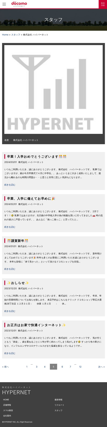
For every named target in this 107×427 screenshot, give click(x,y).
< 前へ (5, 366)
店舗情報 (7, 405)
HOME (6, 399)
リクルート (59, 405)
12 (80, 366)
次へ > (101, 366)
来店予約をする (103, 4)
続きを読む (9, 184)
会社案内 (7, 415)
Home (5, 34)
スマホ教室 (8, 410)
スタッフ (15, 34)
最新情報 (58, 399)
